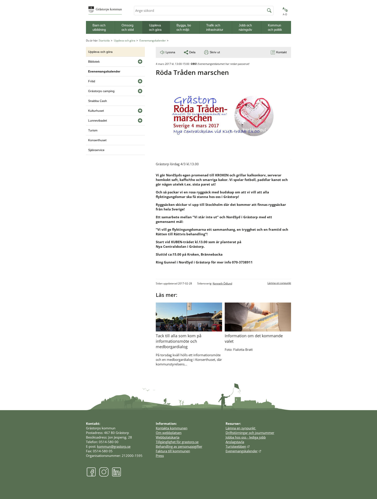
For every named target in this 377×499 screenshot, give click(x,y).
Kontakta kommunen (171, 428)
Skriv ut (215, 52)
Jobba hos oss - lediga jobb (246, 437)
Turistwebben (238, 446)
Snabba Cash (97, 101)
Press (160, 455)
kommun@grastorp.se (113, 446)
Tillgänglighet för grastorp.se (177, 442)
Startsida (104, 40)
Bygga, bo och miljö (184, 27)
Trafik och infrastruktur (214, 27)
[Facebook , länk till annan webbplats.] (91, 475)
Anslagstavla (235, 442)
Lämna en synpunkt (279, 283)
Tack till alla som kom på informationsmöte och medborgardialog (178, 341)
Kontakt (281, 52)
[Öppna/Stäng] (140, 61)
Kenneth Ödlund (222, 283)
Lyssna (170, 52)
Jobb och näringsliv (245, 27)
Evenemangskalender (152, 40)
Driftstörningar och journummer (250, 432)
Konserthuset (97, 140)
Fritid (91, 81)
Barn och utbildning (99, 27)
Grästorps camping (101, 91)
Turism (93, 130)
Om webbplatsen (169, 432)
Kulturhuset (96, 110)
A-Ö (285, 14)
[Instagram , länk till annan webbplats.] (104, 475)
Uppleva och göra (155, 27)
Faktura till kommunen (173, 451)
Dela (192, 52)
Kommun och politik (275, 27)
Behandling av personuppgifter (179, 446)
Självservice (96, 150)
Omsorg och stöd (128, 27)
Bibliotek (94, 61)
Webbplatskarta (167, 437)
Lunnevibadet (97, 120)
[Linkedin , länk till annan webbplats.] (116, 475)
